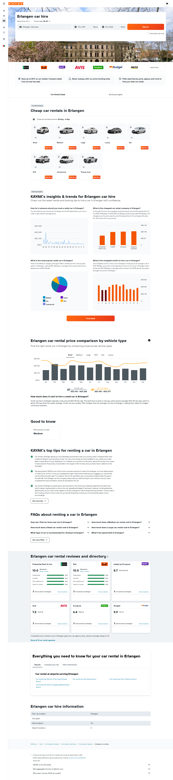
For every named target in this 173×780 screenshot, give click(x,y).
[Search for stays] (4, 15)
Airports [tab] (37, 665)
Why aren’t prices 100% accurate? (47, 773)
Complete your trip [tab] (51, 665)
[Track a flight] (4, 32)
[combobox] (23, 21)
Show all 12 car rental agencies (43, 640)
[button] (4, 3)
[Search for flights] (4, 10)
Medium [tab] (79, 355)
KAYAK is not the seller (42, 765)
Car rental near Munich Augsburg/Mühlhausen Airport (53, 686)
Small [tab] (70, 355)
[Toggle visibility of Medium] (47, 297)
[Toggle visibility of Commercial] (48, 304)
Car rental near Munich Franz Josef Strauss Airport (51, 680)
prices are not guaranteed (77, 758)
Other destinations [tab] (70, 665)
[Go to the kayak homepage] (15, 3)
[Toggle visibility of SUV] (63, 300)
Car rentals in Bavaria (85, 744)
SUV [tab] (96, 355)
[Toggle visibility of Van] (45, 300)
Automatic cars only (157, 33)
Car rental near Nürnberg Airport (84, 679)
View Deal (48, 148)
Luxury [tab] (110, 355)
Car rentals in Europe (52, 744)
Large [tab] (88, 355)
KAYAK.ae (34, 744)
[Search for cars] (4, 20)
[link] (91, 318)
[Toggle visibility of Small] (64, 297)
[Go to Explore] (4, 27)
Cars (40, 744)
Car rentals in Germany (68, 744)
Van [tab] (102, 355)
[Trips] (4, 39)
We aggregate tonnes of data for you (48, 769)
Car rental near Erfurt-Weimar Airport (123, 679)
